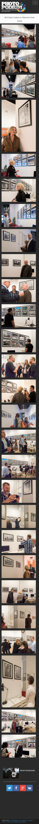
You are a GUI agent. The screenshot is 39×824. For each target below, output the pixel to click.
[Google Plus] (23, 789)
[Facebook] (16, 789)
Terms (4, 822)
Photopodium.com (15, 820)
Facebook (23, 822)
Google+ (16, 822)
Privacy (9, 822)
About (24, 820)
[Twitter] (9, 789)
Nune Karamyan (27, 770)
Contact (30, 820)
